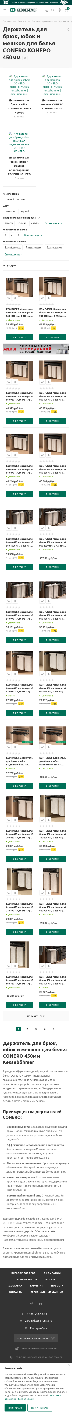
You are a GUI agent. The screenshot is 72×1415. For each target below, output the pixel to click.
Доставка (15, 1285)
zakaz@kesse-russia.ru (38, 1320)
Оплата (50, 1279)
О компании (52, 1272)
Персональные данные (46, 1291)
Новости (57, 1285)
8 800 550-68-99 (37, 1313)
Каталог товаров (23, 1272)
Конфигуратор (27, 1279)
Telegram (31, 1303)
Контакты (15, 1291)
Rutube (40, 1303)
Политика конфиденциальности (39, 1348)
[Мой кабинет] (59, 10)
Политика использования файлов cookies (39, 1357)
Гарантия (36, 1285)
